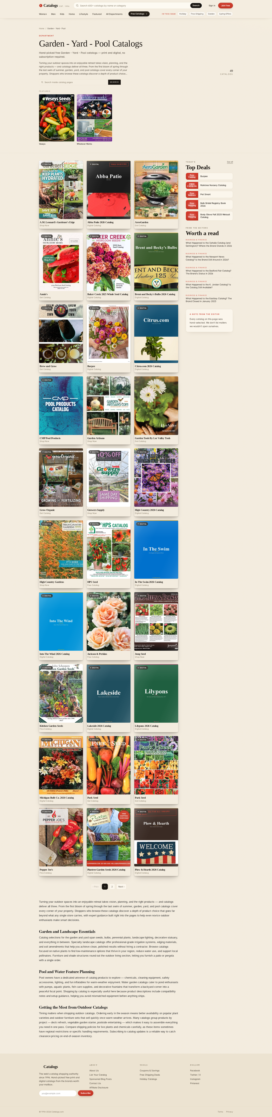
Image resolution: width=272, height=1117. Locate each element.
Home (72, 14)
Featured (97, 14)
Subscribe (86, 1093)
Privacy (229, 1112)
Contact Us (95, 1083)
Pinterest (194, 1083)
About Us (94, 1070)
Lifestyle (83, 14)
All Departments (114, 14)
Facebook (195, 1070)
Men (53, 14)
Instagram (195, 1079)
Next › (121, 886)
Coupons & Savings (149, 1070)
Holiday (182, 14)
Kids (62, 14)
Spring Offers (225, 14)
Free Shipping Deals (150, 1075)
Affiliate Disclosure (98, 1087)
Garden (211, 14)
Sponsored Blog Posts (100, 1079)
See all (230, 162)
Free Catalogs (137, 14)
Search (196, 5)
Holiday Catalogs (148, 1079)
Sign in (212, 5)
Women (43, 14)
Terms (220, 1112)
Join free (225, 5)
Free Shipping (197, 14)
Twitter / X (195, 1075)
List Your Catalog (98, 1075)
